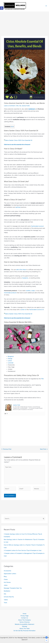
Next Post (44, 449)
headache (25, 278)
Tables (6, 599)
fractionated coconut (37, 226)
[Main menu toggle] (46, 5)
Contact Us (24, 618)
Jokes (5, 585)
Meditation (7, 591)
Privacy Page (24, 616)
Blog (5, 576)
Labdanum (31, 109)
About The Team (25, 628)
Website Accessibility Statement (24, 624)
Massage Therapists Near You (13, 588)
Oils (17, 105)
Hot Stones (7, 582)
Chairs (6, 579)
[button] (1, 8)
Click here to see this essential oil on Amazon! (17, 144)
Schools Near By (9, 597)
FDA (42, 378)
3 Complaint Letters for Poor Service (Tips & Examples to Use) (22, 550)
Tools (5, 602)
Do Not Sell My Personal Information (24, 630)
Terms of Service (24, 622)
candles (28, 290)
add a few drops (21, 269)
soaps (33, 290)
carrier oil (23, 309)
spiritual (18, 207)
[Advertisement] (24, 21)
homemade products (10, 292)
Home (24, 613)
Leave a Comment (9, 105)
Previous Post (6, 449)
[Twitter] (7, 413)
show (12, 126)
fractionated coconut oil (36, 309)
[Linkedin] (5, 413)
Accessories (7, 570)
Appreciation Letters (10, 573)
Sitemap (24, 626)
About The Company (24, 620)
